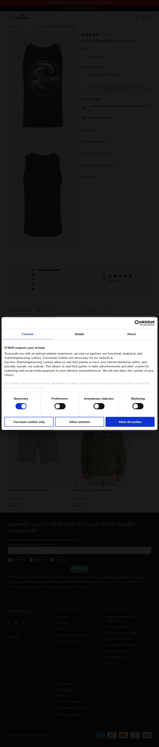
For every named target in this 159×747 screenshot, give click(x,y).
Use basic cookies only (29, 422)
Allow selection (79, 422)
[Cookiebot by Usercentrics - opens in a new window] (138, 323)
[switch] (60, 406)
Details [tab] (79, 334)
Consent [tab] (27, 334)
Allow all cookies (130, 422)
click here (58, 383)
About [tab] (131, 334)
